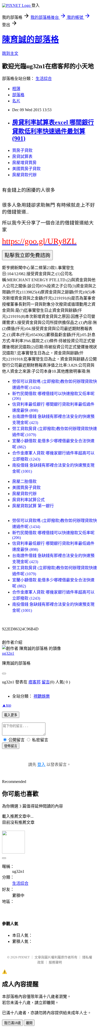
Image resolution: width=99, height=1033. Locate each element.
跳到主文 (10, 53)
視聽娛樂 (42, 696)
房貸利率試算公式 (28, 500)
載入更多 (10, 715)
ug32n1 (8, 653)
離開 (29, 1023)
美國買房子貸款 (26, 169)
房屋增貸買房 (24, 162)
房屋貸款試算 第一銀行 (33, 506)
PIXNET (24, 957)
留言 (46, 682)
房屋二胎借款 (24, 481)
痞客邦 (34, 682)
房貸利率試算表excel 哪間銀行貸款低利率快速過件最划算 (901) (53, 130)
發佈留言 (10, 746)
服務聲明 (55, 962)
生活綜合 (44, 78)
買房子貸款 (22, 150)
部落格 (18, 95)
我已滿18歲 (12, 1023)
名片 (16, 101)
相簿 (16, 89)
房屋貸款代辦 (24, 175)
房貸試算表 (22, 156)
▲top (6, 705)
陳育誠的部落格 (30, 39)
